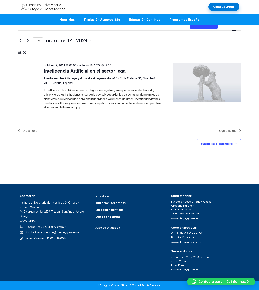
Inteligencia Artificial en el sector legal (85, 70)
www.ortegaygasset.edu (186, 218)
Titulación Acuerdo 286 (102, 19)
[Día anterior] (20, 40)
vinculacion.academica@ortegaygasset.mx (52, 232)
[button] (221, 281)
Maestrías (67, 19)
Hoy (38, 40)
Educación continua (109, 210)
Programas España (185, 19)
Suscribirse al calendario (217, 143)
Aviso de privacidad (107, 227)
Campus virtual (224, 7)
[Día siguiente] (27, 40)
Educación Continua (145, 19)
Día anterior (30, 130)
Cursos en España (108, 216)
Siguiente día (227, 130)
